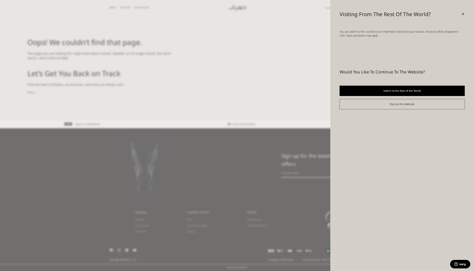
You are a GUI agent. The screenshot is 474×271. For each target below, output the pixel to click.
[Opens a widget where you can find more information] (460, 264)
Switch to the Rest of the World (402, 90)
